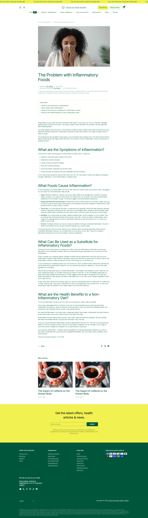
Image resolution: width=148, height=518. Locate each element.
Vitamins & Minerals (53, 465)
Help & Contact (114, 7)
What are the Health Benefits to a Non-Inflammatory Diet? (60, 112)
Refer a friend (80, 470)
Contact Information (82, 456)
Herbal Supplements (53, 463)
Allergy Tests (22, 456)
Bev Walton (49, 86)
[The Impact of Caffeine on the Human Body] (55, 375)
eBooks (21, 460)
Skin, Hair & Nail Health (53, 460)
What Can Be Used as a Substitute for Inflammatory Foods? (61, 110)
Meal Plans (21, 458)
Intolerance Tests (23, 453)
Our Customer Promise (82, 458)
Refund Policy (80, 463)
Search (78, 453)
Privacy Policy (80, 460)
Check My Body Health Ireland (118, 500)
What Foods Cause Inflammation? (52, 108)
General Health (51, 456)
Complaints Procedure (82, 468)
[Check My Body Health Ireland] (74, 7)
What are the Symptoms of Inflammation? (55, 105)
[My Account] (24, 7)
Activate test (103, 7)
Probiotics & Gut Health (53, 453)
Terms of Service (81, 465)
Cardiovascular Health (53, 458)
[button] (20, 7)
